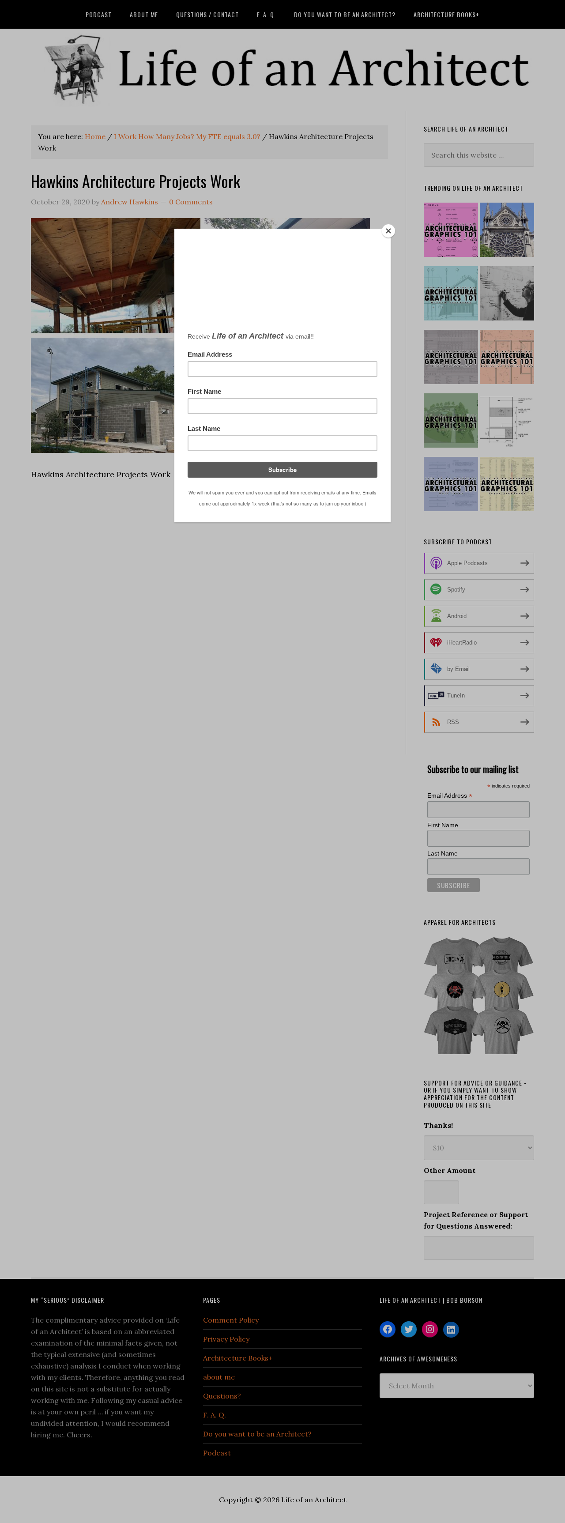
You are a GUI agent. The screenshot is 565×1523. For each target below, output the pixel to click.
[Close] (388, 230)
